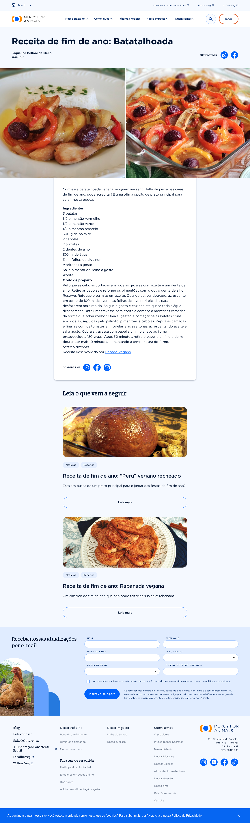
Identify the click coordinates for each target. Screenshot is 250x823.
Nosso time (161, 785)
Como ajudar (102, 18)
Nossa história (163, 749)
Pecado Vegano (118, 352)
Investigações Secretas (168, 741)
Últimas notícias (130, 18)
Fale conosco (22, 734)
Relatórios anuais (165, 793)
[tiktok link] (234, 762)
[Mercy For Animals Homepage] (219, 729)
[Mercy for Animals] (28, 19)
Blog (16, 728)
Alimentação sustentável (170, 771)
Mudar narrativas (71, 749)
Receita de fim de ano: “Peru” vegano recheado (122, 476)
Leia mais (125, 502)
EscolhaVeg (204, 5)
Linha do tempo (117, 734)
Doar (228, 19)
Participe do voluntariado (76, 767)
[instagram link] (204, 762)
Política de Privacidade (187, 815)
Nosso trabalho (75, 18)
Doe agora (66, 781)
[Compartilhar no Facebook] (234, 55)
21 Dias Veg (229, 5)
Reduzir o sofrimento (73, 734)
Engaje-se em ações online (77, 774)
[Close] (238, 815)
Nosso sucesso (116, 741)
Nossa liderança (164, 756)
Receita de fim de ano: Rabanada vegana (113, 586)
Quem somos (183, 18)
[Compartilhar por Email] (107, 367)
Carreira (159, 800)
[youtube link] (214, 762)
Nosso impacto (155, 18)
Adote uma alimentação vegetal (80, 789)
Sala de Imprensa (26, 740)
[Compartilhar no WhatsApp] (224, 55)
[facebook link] (224, 762)
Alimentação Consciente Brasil (169, 5)
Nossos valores (163, 763)
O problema (161, 734)
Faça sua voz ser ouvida (77, 760)
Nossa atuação (163, 778)
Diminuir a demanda (73, 741)
